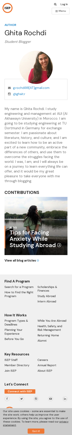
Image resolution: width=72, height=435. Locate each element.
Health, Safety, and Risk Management (50, 328)
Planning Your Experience (13, 331)
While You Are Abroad (52, 321)
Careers (43, 360)
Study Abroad (47, 296)
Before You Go (14, 339)
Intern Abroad (47, 301)
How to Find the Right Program (19, 294)
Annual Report (47, 365)
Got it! (36, 431)
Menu (62, 11)
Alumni (42, 340)
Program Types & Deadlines (16, 322)
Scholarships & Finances (47, 288)
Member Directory (17, 365)
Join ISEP (10, 371)
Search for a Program (19, 287)
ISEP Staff (11, 360)
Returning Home (48, 335)
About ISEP (45, 371)
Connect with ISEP (20, 391)
